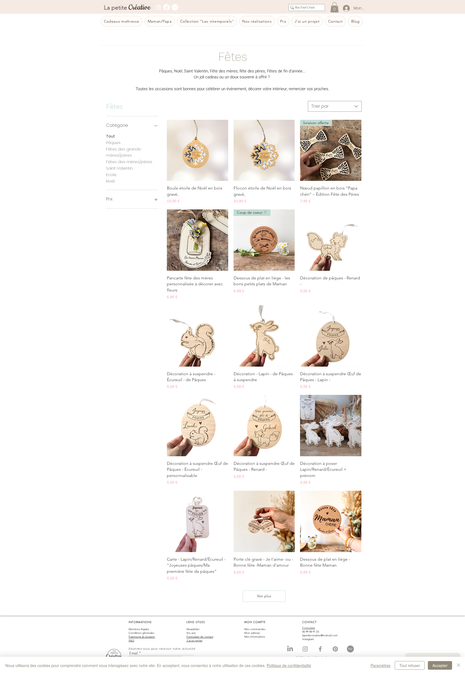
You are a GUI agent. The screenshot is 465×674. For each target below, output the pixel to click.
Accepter (440, 665)
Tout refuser (409, 665)
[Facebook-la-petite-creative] (320, 648)
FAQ (131, 640)
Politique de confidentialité (289, 665)
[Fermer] (458, 665)
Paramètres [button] (380, 665)
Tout (110, 136)
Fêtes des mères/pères (129, 161)
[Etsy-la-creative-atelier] (350, 648)
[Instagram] (158, 7)
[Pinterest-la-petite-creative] (335, 648)
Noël (110, 181)
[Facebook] (166, 7)
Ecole (111, 174)
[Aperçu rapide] (197, 150)
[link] (334, 7)
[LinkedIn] (290, 648)
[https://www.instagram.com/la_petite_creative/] (305, 648)
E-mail (133, 653)
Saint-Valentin (119, 168)
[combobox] (335, 106)
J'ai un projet (194, 640)
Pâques (113, 142)
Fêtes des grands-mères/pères (124, 152)
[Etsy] (175, 7)
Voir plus (264, 596)
